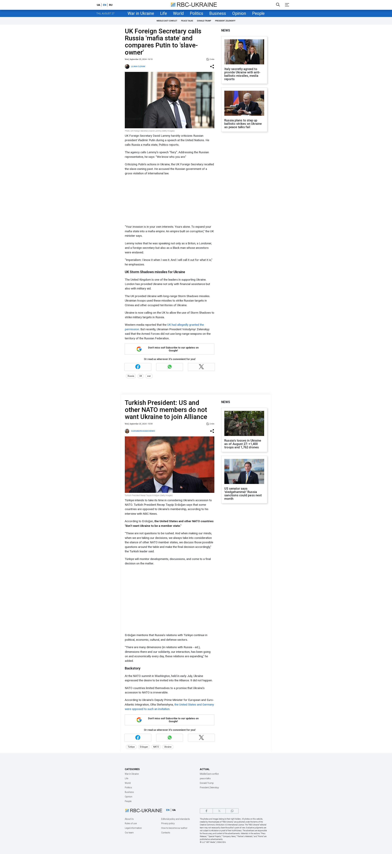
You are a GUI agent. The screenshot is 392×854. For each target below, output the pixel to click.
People (258, 13)
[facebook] (206, 810)
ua (98, 4)
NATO (156, 747)
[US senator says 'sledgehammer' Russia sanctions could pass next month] (244, 472)
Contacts (165, 832)
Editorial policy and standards (175, 819)
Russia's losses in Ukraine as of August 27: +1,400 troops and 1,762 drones (242, 444)
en (104, 4)
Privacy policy (168, 823)
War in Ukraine (141, 13)
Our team (129, 832)
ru (110, 4)
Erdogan (144, 747)
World (178, 13)
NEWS (225, 30)
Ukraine (168, 747)
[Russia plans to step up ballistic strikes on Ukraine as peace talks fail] (244, 103)
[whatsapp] (232, 810)
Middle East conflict (167, 21)
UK (140, 376)
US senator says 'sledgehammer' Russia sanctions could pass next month (243, 493)
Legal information (133, 828)
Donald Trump (204, 21)
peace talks (187, 21)
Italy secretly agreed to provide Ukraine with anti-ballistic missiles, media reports (242, 74)
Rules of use (131, 823)
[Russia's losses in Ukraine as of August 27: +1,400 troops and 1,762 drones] (244, 424)
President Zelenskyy (225, 21)
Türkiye (131, 747)
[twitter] (219, 810)
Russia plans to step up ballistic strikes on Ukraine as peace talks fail (243, 124)
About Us (129, 819)
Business (217, 13)
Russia (131, 376)
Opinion (239, 13)
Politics (196, 13)
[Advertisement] (169, 200)
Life (163, 13)
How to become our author (174, 828)
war (149, 376)
